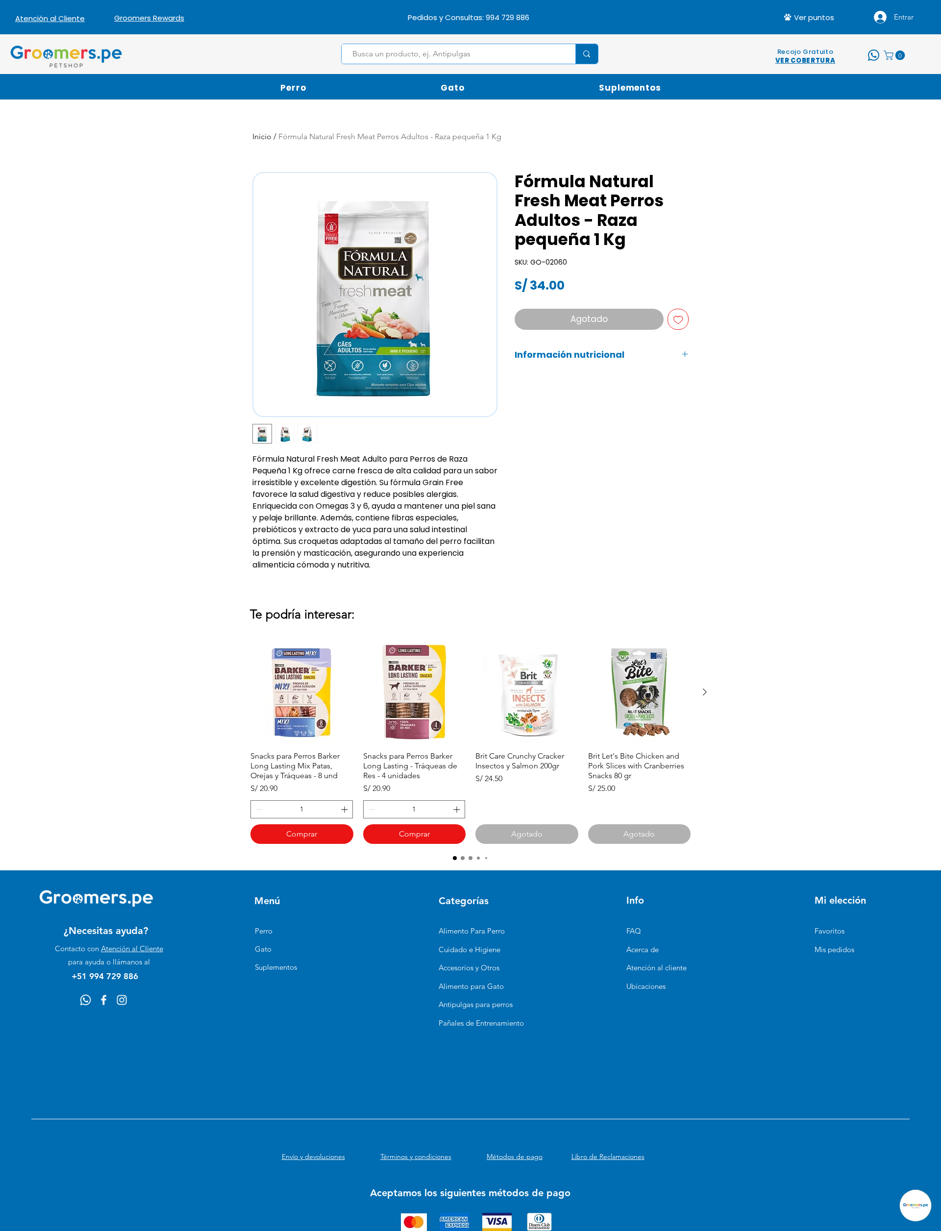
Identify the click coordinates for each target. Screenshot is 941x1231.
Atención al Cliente (132, 948)
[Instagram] (121, 1000)
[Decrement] (258, 809)
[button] (895, 55)
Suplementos (276, 967)
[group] (470, 742)
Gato (263, 949)
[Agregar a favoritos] (678, 319)
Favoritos (829, 931)
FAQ (633, 931)
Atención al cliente (656, 967)
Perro (263, 931)
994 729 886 (507, 17)
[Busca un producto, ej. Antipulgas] (586, 54)
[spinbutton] (301, 809)
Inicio (262, 136)
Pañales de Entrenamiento (481, 1023)
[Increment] (345, 809)
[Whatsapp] (85, 1000)
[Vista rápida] (301, 692)
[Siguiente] (705, 692)
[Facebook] (103, 1000)
